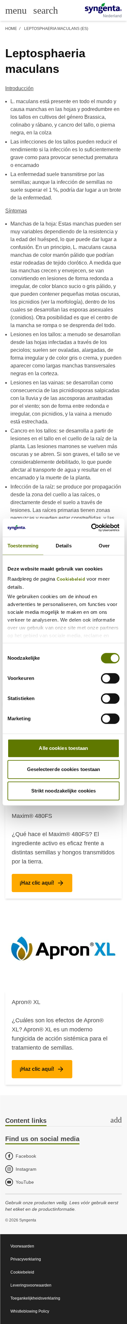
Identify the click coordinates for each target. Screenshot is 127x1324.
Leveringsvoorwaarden (30, 1285)
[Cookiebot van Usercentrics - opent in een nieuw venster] (91, 527)
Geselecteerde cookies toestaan (63, 769)
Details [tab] (64, 545)
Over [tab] (104, 545)
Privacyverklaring (25, 1259)
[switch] (110, 678)
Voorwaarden (22, 1246)
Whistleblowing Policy (29, 1311)
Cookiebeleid (71, 579)
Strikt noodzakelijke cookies (63, 790)
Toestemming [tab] (22, 545)
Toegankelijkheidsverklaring (35, 1298)
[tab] (63, 1121)
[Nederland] (103, 8)
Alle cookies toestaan (63, 748)
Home (11, 28)
